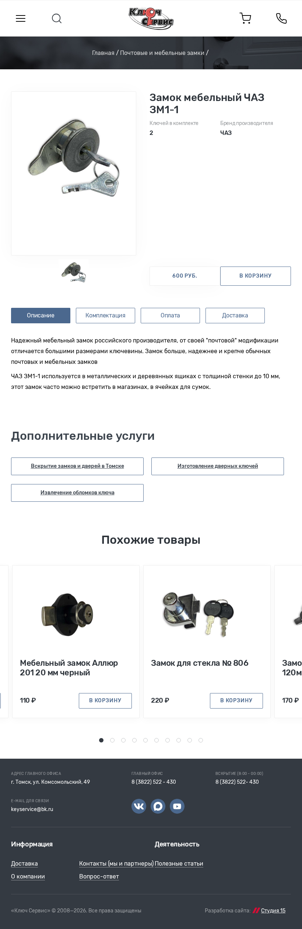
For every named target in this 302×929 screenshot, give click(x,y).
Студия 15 (273, 911)
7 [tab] (167, 740)
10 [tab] (201, 740)
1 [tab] (101, 740)
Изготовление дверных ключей (218, 466)
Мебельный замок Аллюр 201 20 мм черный (69, 668)
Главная (103, 52)
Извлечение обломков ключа (78, 493)
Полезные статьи (179, 863)
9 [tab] (190, 740)
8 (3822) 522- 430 (237, 782)
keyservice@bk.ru (32, 809)
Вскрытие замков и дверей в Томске (77, 466)
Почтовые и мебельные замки (162, 52)
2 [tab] (112, 740)
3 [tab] (124, 740)
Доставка (24, 863)
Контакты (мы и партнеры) (116, 863)
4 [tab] (135, 740)
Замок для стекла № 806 (199, 663)
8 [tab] (179, 740)
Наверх (283, 910)
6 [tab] (157, 740)
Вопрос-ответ (99, 876)
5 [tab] (145, 740)
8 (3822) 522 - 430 (153, 782)
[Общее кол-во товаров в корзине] (245, 18)
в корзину (255, 276)
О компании (28, 876)
